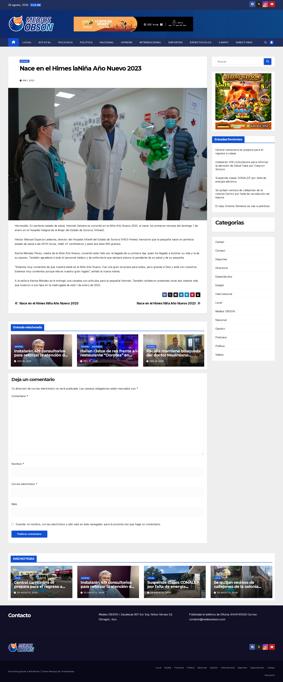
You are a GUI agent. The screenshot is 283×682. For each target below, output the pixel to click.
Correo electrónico (24, 484)
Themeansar (67, 671)
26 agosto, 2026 (27, 592)
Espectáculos (200, 42)
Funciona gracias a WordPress (24, 671)
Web (14, 504)
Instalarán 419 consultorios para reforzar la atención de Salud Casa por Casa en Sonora (242, 166)
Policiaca (65, 42)
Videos (219, 354)
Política (86, 42)
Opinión (126, 42)
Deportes (175, 42)
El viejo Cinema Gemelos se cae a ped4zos (242, 206)
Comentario (19, 396)
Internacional (150, 42)
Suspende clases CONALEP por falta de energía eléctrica (173, 586)
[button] (265, 42)
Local (27, 42)
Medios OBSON (225, 311)
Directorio (244, 42)
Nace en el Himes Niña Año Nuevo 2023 (166, 303)
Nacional (107, 42)
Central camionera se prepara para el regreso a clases (38, 586)
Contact (220, 250)
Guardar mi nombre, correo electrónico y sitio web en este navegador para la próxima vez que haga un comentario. (88, 524)
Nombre (17, 463)
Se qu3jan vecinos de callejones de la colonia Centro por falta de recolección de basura (242, 194)
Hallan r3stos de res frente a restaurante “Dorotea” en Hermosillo (107, 355)
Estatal (45, 42)
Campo (224, 42)
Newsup (53, 671)
